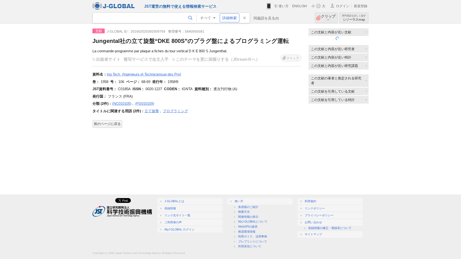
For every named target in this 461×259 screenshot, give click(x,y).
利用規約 (310, 201)
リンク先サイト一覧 (177, 215)
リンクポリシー (315, 208)
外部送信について (249, 246)
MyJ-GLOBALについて (252, 221)
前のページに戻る (107, 124)
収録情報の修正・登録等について (330, 228)
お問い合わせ (313, 222)
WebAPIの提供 (247, 226)
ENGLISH (299, 6)
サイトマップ (313, 234)
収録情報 (170, 208)
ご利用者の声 (173, 222)
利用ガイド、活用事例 (252, 236)
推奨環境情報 (246, 231)
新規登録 (360, 6)
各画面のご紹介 (248, 207)
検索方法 (244, 211)
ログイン (342, 6)
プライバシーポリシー (319, 215)
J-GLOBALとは (174, 201)
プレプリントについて (252, 241)
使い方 (284, 6)
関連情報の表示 (248, 216)
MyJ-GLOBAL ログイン (179, 229)
